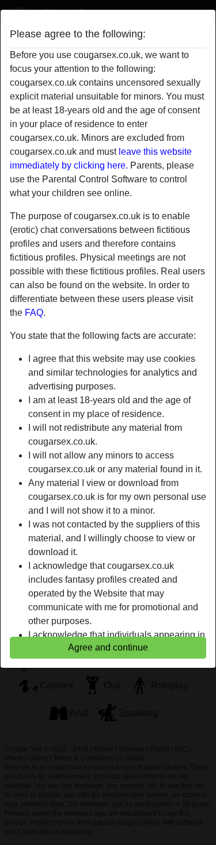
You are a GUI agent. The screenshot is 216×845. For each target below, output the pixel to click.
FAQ (34, 313)
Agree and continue (108, 647)
